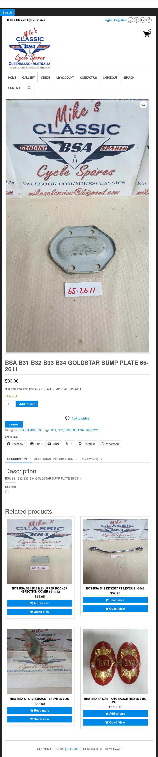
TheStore (74, 749)
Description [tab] (17, 459)
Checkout (110, 77)
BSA (81, 430)
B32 (60, 430)
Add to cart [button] (41, 603)
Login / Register (114, 20)
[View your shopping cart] (146, 35)
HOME (12, 77)
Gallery (28, 77)
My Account (65, 77)
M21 (96, 430)
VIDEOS (45, 77)
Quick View (41, 612)
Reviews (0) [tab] (89, 459)
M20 (88, 430)
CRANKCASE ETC (30, 430)
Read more (116, 600)
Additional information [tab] (53, 459)
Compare (14, 88)
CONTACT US (88, 77)
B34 (74, 430)
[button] (29, 88)
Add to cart (27, 404)
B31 (53, 430)
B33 (67, 430)
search (128, 77)
